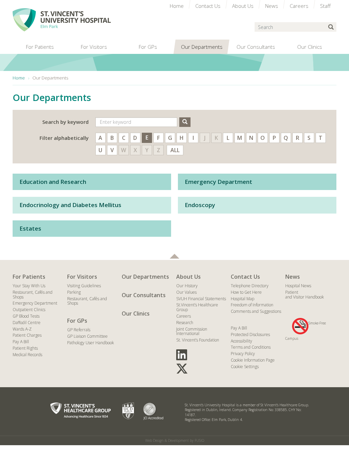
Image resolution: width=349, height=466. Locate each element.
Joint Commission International (191, 331)
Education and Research (52, 182)
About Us (188, 276)
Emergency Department (218, 182)
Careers (183, 316)
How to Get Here (246, 292)
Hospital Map (242, 299)
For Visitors (82, 276)
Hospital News (298, 286)
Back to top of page (174, 256)
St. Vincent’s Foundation (197, 340)
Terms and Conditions (251, 347)
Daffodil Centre (27, 322)
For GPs (77, 320)
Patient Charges (27, 335)
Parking (74, 292)
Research (184, 322)
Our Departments (145, 276)
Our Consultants (144, 295)
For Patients (29, 276)
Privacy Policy (243, 353)
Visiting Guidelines (84, 286)
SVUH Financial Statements (201, 299)
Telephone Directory (250, 286)
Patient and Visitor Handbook (304, 294)
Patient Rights (25, 348)
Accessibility (241, 341)
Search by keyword (65, 121)
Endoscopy (200, 205)
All (175, 150)
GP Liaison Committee (87, 336)
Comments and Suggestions (256, 311)
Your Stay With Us (29, 286)
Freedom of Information (252, 305)
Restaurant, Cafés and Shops (32, 294)
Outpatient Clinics (29, 309)
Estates (30, 228)
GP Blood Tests (26, 316)
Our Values (186, 292)
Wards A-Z (22, 329)
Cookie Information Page (253, 360)
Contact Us (245, 276)
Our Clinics (136, 313)
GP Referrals (78, 330)
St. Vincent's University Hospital (62, 19)
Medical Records (27, 355)
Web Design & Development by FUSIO (174, 440)
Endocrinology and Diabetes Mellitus (70, 205)
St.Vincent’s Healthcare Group (197, 307)
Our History (187, 286)
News (292, 276)
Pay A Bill (21, 342)
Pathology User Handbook (90, 343)
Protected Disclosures (250, 334)
